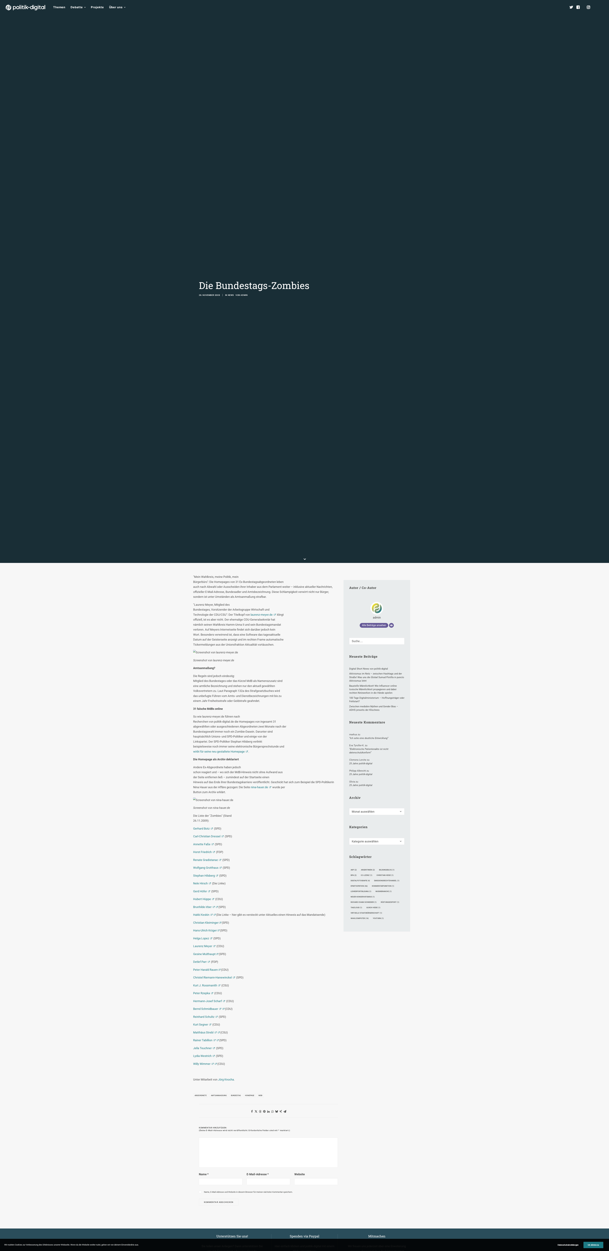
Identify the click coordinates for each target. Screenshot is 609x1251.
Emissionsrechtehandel (386, 881)
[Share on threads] (260, 1111)
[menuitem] (59, 7)
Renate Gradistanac (205, 860)
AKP (354, 870)
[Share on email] (285, 1111)
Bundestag (236, 1095)
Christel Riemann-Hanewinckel (212, 977)
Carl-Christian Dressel (206, 836)
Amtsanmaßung (219, 1095)
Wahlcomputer (360, 918)
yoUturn (378, 918)
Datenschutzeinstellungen (568, 1245)
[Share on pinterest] (264, 1111)
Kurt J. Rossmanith (205, 985)
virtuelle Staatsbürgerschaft (366, 913)
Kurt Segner (200, 1024)
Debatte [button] (77, 7)
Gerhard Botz (201, 828)
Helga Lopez (201, 938)
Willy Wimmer (201, 1063)
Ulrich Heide (373, 908)
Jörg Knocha (226, 1079)
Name (204, 1174)
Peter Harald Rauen (205, 969)
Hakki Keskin (201, 914)
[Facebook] (579, 7)
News (231, 295)
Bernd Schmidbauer (205, 1008)
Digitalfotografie (360, 881)
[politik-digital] (25, 7)
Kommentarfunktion (383, 886)
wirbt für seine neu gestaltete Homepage (219, 751)
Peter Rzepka (201, 993)
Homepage (249, 1095)
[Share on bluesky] (276, 1111)
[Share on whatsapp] (272, 1111)
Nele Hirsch (200, 883)
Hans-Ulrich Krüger (205, 930)
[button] (601, 7)
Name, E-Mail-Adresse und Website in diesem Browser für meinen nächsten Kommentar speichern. (248, 1192)
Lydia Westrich (202, 1056)
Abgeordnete (201, 1095)
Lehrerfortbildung (361, 891)
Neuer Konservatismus (363, 897)
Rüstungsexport (390, 902)
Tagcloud (356, 908)
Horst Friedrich (202, 852)
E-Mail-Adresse (258, 1174)
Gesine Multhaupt (204, 954)
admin (244, 295)
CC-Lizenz (366, 875)
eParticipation (359, 886)
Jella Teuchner (202, 1048)
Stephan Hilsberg (204, 875)
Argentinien (368, 870)
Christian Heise (385, 875)
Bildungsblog (386, 870)
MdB (260, 1095)
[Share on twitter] (256, 1111)
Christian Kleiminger (206, 922)
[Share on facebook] (252, 1111)
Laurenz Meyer (202, 946)
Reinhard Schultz (203, 1016)
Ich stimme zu (593, 1245)
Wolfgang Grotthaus (205, 867)
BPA (354, 875)
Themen (59, 7)
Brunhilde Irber (202, 907)
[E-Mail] (391, 625)
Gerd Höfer (200, 891)
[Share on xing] (281, 1111)
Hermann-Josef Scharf (207, 1001)
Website (299, 1174)
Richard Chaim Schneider (364, 902)
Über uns (116, 7)
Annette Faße (201, 844)
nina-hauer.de (259, 787)
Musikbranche (384, 891)
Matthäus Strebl (203, 1032)
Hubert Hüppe (202, 899)
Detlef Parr (200, 961)
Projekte (97, 7)
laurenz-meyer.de (262, 614)
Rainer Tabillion (202, 1040)
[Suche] (376, 641)
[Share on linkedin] (268, 1111)
